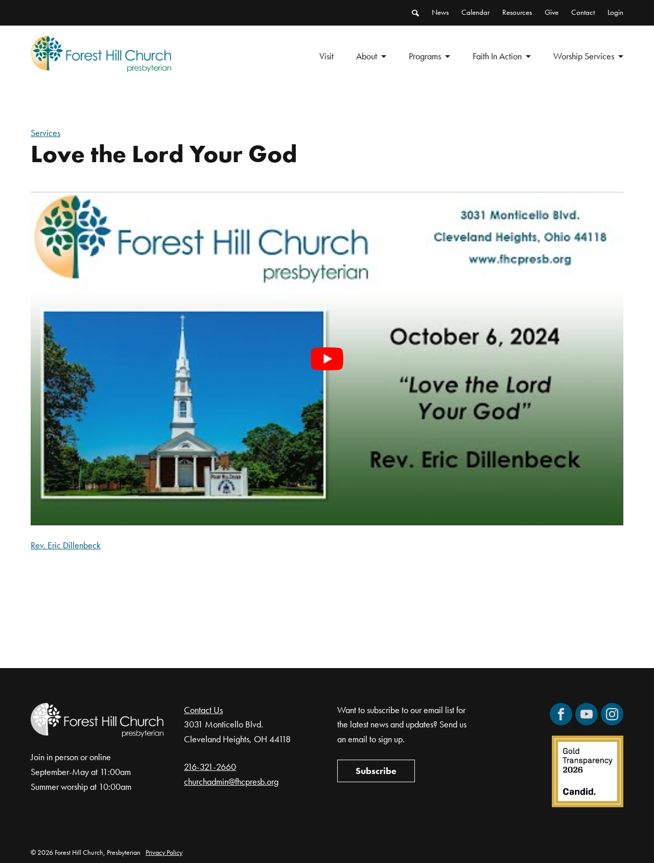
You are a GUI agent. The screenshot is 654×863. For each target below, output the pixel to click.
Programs (425, 56)
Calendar (475, 12)
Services (45, 133)
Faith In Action (497, 56)
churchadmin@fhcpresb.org (231, 781)
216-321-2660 (210, 766)
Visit (326, 56)
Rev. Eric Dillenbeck (66, 545)
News (440, 12)
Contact (583, 12)
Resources (517, 12)
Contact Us (203, 710)
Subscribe (376, 771)
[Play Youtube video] (327, 358)
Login (615, 12)
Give (551, 12)
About (366, 56)
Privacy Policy (164, 852)
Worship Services (583, 56)
